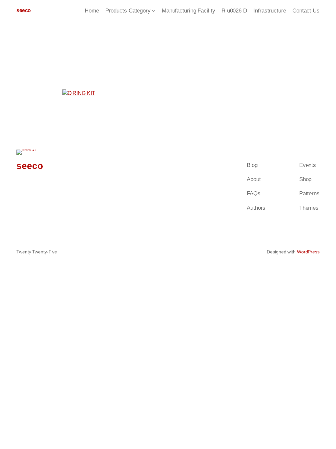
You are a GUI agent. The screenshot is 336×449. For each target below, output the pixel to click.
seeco (23, 10)
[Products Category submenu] (153, 10)
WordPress (308, 251)
